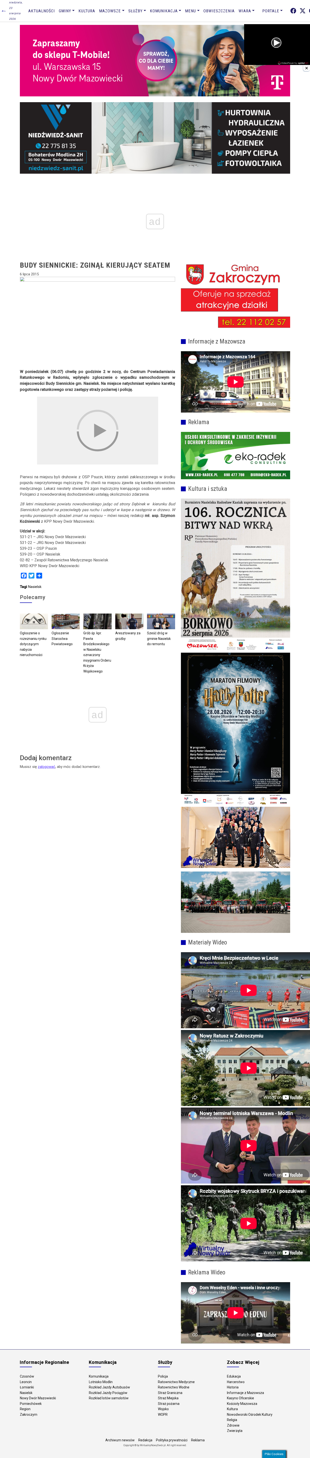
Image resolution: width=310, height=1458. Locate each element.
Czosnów (27, 1376)
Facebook (293, 10)
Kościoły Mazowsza (242, 1404)
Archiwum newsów (120, 1440)
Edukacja (234, 1376)
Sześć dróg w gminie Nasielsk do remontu (159, 638)
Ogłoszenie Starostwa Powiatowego (62, 638)
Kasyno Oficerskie (240, 1398)
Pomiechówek (31, 1404)
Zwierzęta (234, 1431)
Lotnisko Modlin (101, 1382)
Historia (233, 1387)
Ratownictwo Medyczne (176, 1382)
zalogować (46, 767)
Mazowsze (110, 10)
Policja (163, 1376)
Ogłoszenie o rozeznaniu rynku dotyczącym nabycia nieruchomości (33, 644)
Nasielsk (34, 587)
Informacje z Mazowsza (245, 1393)
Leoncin (26, 1382)
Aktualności (41, 10)
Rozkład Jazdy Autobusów (109, 1387)
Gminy (65, 10)
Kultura (86, 10)
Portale (270, 10)
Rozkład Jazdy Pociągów (108, 1393)
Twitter (302, 10)
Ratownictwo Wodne (173, 1387)
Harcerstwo (236, 1382)
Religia (232, 1420)
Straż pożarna (168, 1404)
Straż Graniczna (170, 1393)
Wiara (245, 10)
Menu (190, 10)
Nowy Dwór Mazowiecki (38, 1398)
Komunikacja (164, 10)
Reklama (198, 1440)
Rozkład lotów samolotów (109, 1398)
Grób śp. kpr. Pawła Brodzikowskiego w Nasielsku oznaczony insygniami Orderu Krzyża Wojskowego (97, 652)
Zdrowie (233, 1425)
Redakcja (145, 1440)
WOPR (163, 1414)
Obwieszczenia (219, 10)
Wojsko (163, 1409)
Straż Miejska (168, 1398)
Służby (135, 10)
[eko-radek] (235, 455)
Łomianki (27, 1387)
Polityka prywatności (171, 1440)
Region (25, 1409)
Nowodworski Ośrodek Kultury (249, 1414)
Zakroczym (28, 1414)
